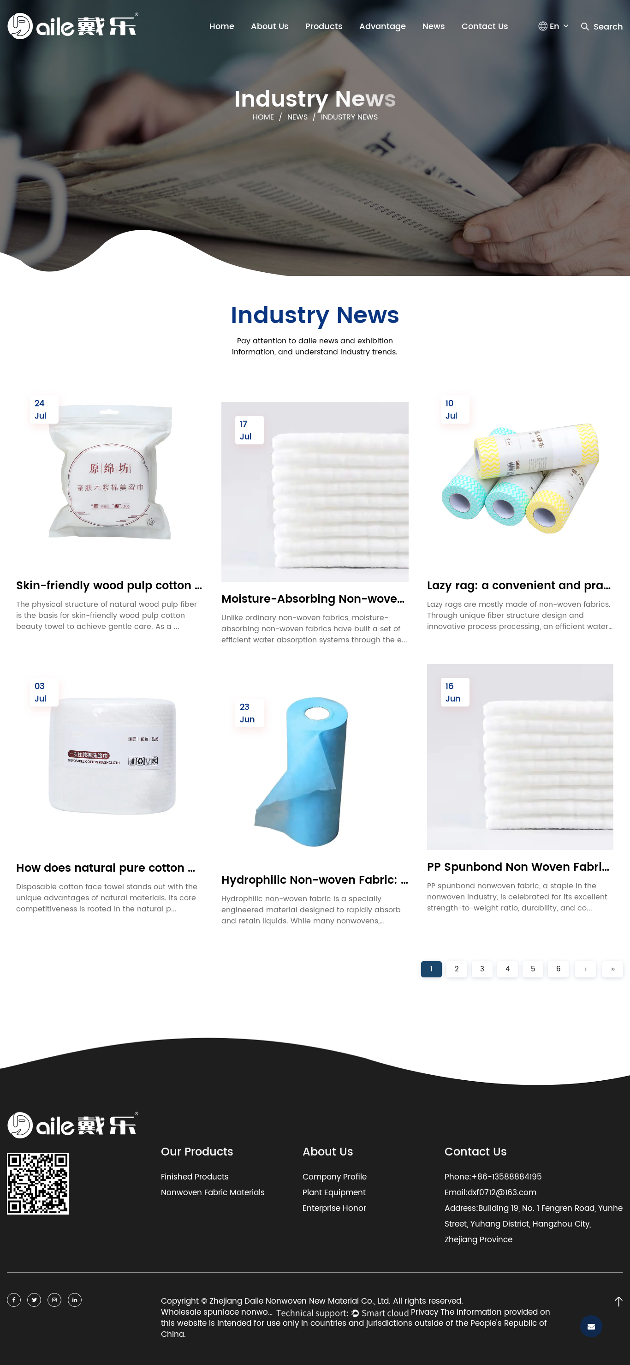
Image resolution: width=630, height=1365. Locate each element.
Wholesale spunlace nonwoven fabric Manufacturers (218, 1312)
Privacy (424, 1312)
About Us (270, 26)
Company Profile (335, 1177)
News (433, 26)
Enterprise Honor (334, 1208)
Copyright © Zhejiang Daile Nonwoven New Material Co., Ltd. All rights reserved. (313, 1301)
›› (613, 969)
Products (324, 26)
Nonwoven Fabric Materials (213, 1192)
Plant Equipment (334, 1192)
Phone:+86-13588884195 (493, 1177)
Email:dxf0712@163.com (490, 1192)
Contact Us (485, 26)
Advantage (382, 26)
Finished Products (195, 1177)
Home (221, 26)
